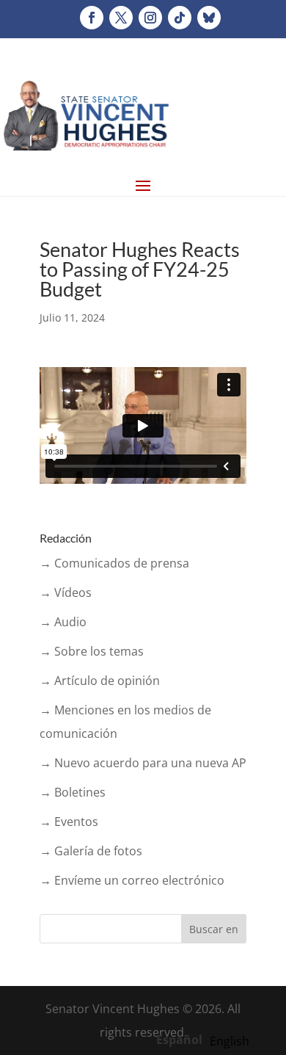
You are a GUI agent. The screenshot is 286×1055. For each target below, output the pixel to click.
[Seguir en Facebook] (91, 17)
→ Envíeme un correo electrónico (132, 880)
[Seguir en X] (121, 17)
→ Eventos (69, 821)
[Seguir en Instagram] (150, 17)
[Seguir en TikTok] (179, 17)
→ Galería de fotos (91, 851)
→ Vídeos (66, 592)
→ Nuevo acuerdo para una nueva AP (143, 763)
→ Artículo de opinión (100, 680)
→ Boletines (73, 792)
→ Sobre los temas (92, 651)
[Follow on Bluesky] (209, 17)
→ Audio (63, 622)
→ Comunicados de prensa (114, 563)
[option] (229, 1041)
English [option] (229, 1041)
